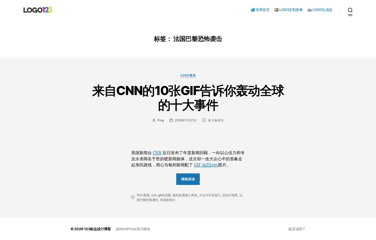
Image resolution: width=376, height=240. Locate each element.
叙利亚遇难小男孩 (185, 195)
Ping (160, 120)
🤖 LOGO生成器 (319, 10)
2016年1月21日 (185, 120)
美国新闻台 (167, 200)
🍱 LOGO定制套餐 (288, 10)
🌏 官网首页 (260, 10)
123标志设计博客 (97, 229)
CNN (157, 153)
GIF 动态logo (206, 165)
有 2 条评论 (216, 120)
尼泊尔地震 (230, 195)
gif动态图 (164, 195)
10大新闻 (143, 195)
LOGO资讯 (188, 75)
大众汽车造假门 (210, 195)
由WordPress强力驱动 (133, 229)
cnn (153, 195)
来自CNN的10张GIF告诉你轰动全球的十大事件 (188, 97)
